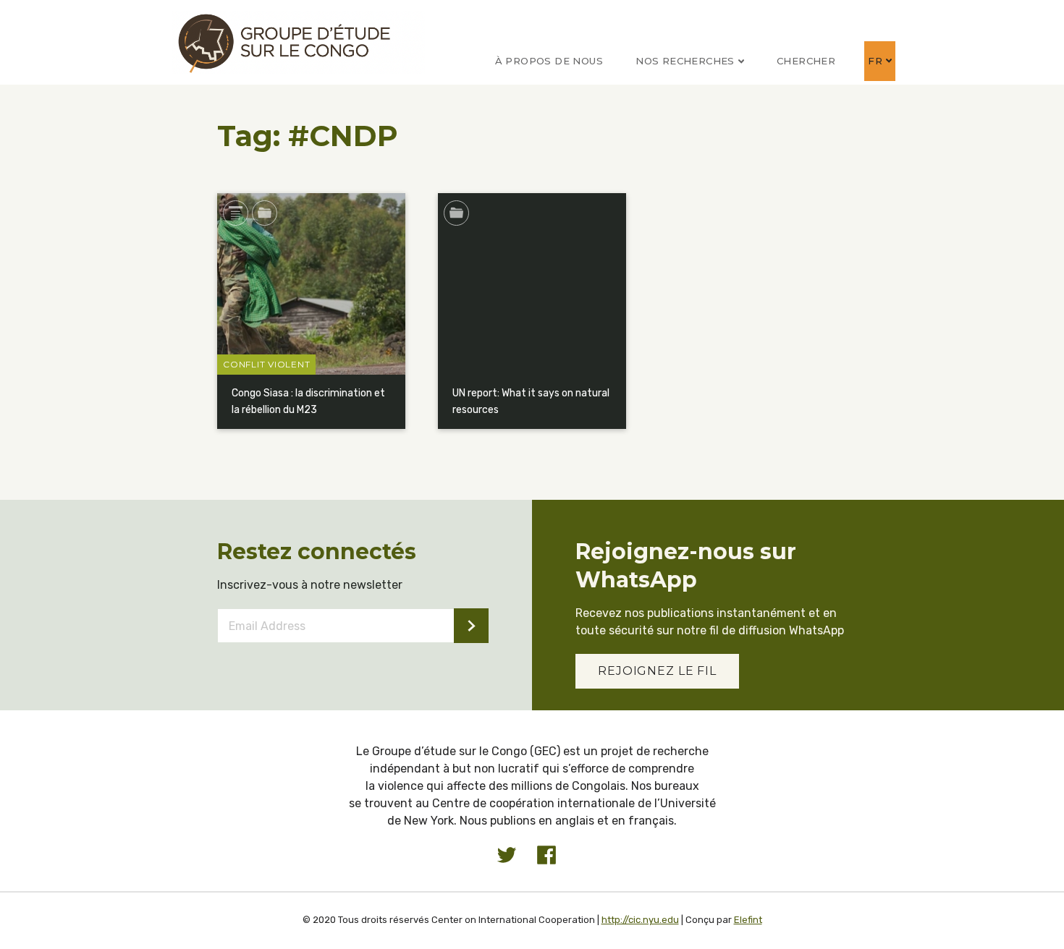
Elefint (748, 919)
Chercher (806, 61)
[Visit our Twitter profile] (506, 855)
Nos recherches (685, 61)
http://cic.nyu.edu (640, 919)
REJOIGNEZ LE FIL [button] (657, 671)
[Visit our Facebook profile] (546, 855)
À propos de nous (549, 61)
